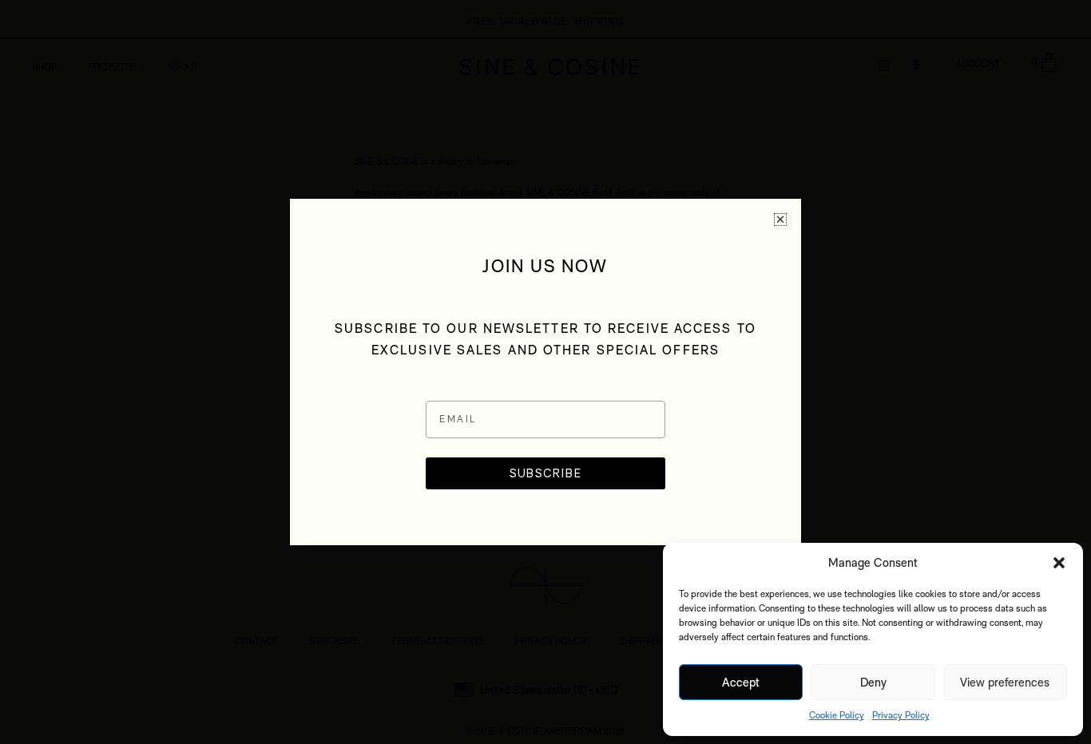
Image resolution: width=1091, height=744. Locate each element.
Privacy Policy (901, 715)
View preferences (1004, 682)
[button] (1059, 563)
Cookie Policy (836, 715)
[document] (545, 372)
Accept (741, 682)
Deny (873, 682)
